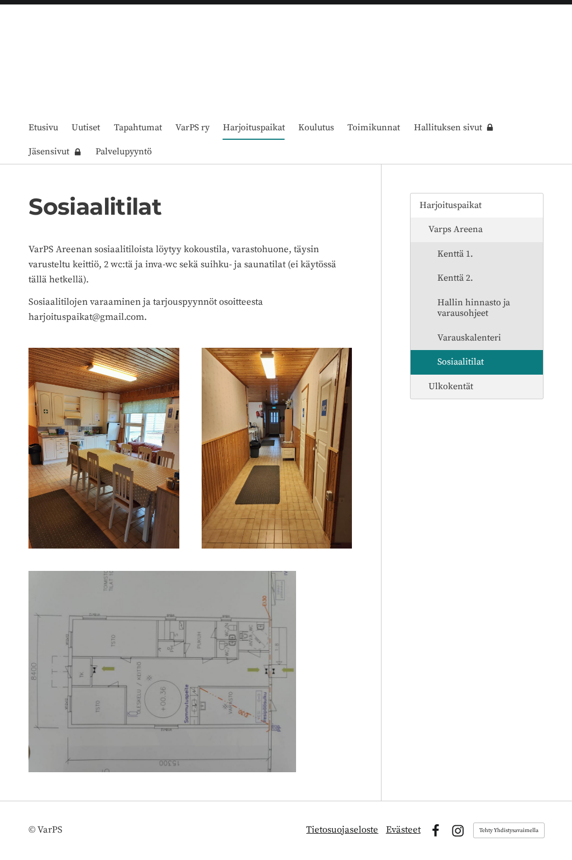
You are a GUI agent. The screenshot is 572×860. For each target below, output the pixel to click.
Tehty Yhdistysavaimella (508, 830)
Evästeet (403, 830)
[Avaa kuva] (103, 448)
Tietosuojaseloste (342, 830)
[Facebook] (435, 830)
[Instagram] (457, 830)
